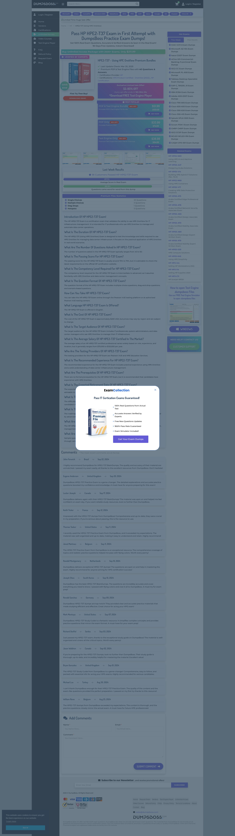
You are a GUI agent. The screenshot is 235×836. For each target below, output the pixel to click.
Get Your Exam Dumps (130, 439)
